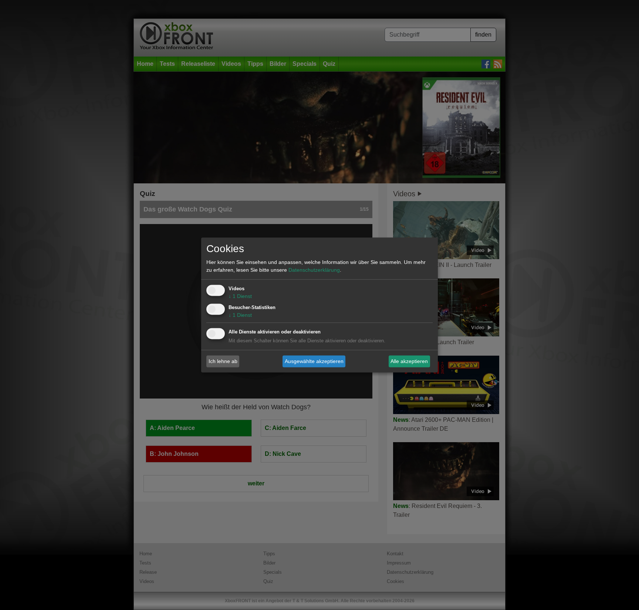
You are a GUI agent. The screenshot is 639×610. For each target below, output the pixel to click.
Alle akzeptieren (409, 361)
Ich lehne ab (223, 361)
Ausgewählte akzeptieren (314, 361)
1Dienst (240, 296)
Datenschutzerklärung (314, 270)
